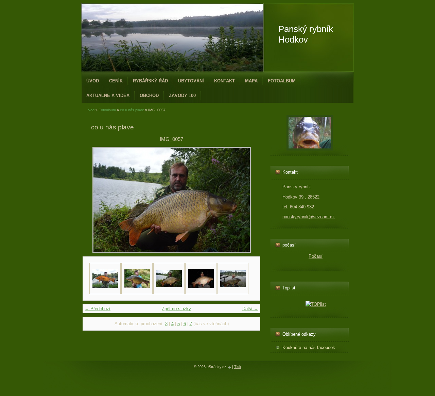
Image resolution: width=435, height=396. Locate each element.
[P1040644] (137, 278)
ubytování (191, 80)
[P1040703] (105, 278)
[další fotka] (240, 200)
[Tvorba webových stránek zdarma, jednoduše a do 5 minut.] (229, 367)
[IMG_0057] (169, 278)
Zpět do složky (176, 308)
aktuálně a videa (107, 95)
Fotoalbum (282, 80)
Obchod (149, 95)
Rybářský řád (150, 80)
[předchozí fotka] (102, 200)
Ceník (116, 80)
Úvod (92, 80)
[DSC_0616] (233, 278)
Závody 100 (182, 95)
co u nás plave (132, 110)
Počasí (316, 256)
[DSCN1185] (201, 278)
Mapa (251, 80)
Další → (250, 308)
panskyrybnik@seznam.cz (308, 216)
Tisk (237, 367)
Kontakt (224, 80)
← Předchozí (97, 308)
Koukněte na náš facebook (308, 347)
